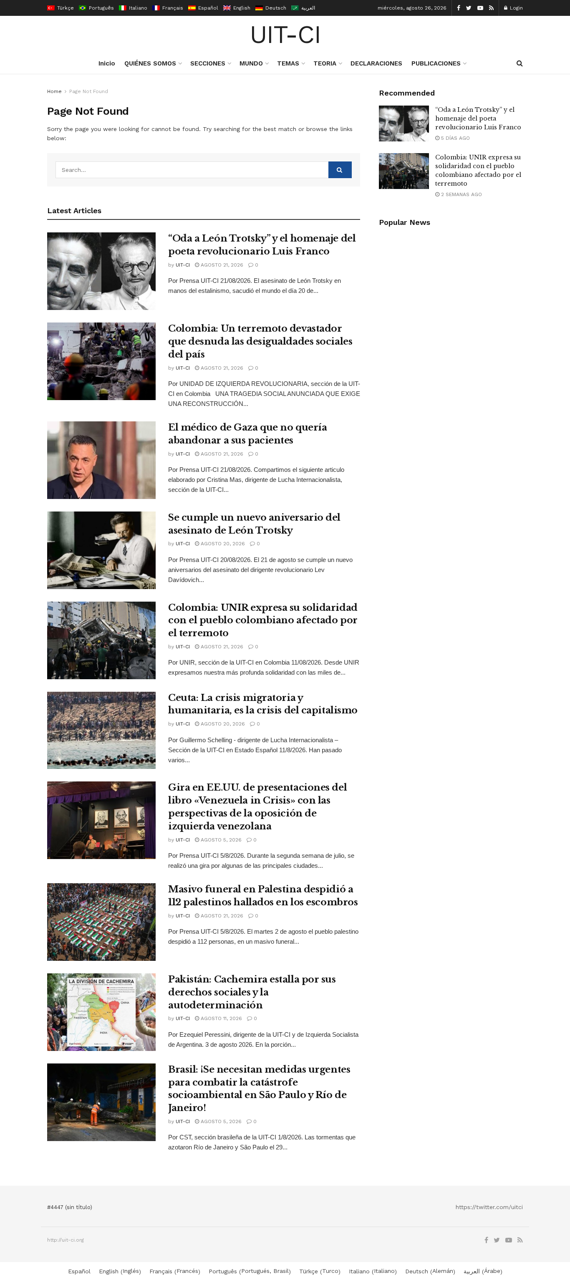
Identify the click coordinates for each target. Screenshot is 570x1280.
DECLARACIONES (376, 63)
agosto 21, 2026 (221, 265)
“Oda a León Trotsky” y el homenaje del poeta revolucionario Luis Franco (478, 118)
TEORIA (324, 63)
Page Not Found (88, 91)
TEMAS (288, 63)
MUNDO (251, 63)
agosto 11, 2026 (220, 1018)
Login (515, 8)
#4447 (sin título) (69, 1207)
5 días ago (454, 138)
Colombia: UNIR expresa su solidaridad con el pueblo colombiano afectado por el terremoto (263, 620)
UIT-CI (285, 34)
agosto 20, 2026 (222, 544)
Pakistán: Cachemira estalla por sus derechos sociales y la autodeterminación (252, 992)
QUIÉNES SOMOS (150, 63)
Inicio (106, 63)
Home (54, 91)
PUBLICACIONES (436, 63)
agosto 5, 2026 (220, 840)
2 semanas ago (460, 194)
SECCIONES (207, 63)
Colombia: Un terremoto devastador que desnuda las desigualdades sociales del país (260, 341)
